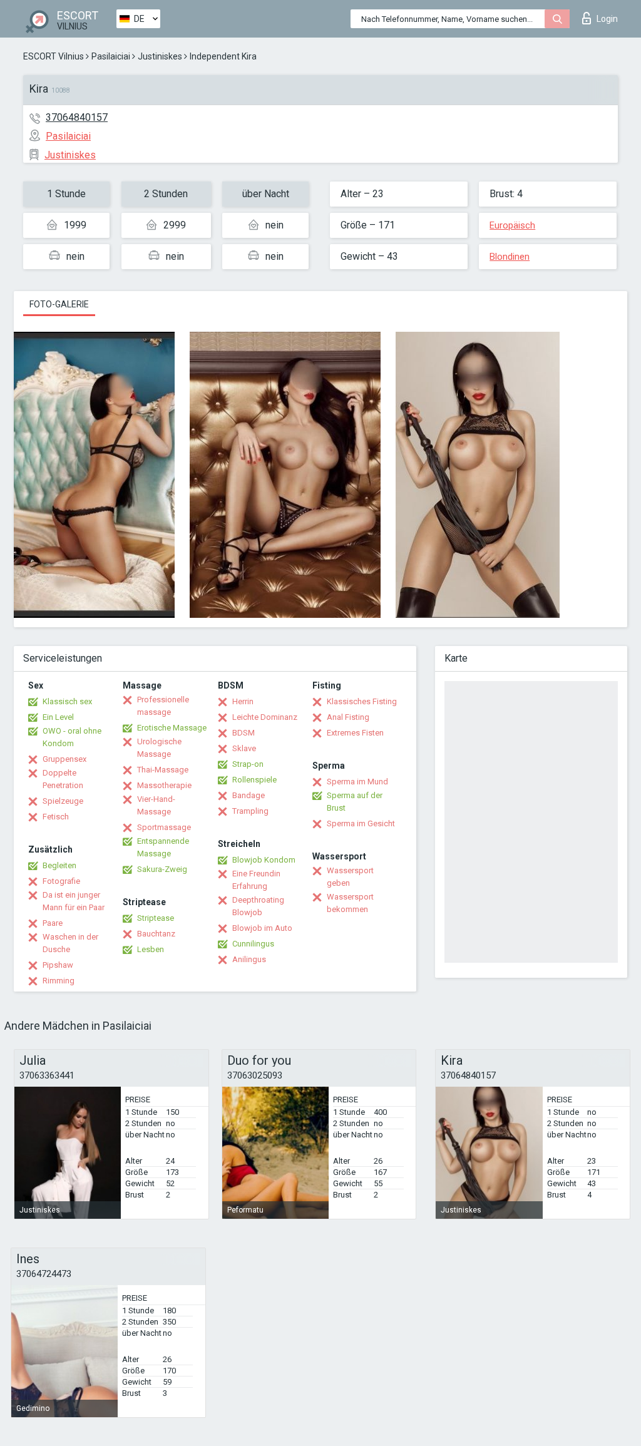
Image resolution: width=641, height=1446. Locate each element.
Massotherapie (164, 785)
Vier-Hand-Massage (156, 805)
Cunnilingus (253, 943)
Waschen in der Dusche (70, 943)
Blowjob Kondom (263, 859)
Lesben (150, 949)
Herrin (243, 701)
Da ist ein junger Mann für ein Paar (74, 901)
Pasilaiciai (110, 56)
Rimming (58, 980)
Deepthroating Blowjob (258, 906)
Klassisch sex (67, 701)
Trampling (250, 811)
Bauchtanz (156, 933)
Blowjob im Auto (262, 928)
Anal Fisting (348, 717)
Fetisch (56, 816)
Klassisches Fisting (362, 701)
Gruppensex (64, 759)
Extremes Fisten (355, 732)
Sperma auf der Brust (354, 802)
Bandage (248, 795)
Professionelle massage (163, 706)
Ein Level (58, 717)
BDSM (243, 732)
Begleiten (59, 865)
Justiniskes (160, 56)
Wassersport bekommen (350, 903)
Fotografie (61, 881)
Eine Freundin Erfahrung (256, 880)
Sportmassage (164, 827)
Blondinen (510, 256)
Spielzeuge (63, 801)
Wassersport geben (350, 877)
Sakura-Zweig (162, 869)
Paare (53, 923)
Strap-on (248, 764)
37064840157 (77, 117)
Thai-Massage (162, 769)
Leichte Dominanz (264, 717)
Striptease (155, 918)
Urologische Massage (159, 748)
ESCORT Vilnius (53, 56)
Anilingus (249, 959)
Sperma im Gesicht (361, 823)
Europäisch (512, 225)
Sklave (244, 748)
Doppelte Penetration (63, 779)
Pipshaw (58, 965)
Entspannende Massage (163, 847)
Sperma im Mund (357, 781)
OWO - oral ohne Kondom (72, 737)
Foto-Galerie (59, 304)
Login (607, 19)
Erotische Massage (172, 727)
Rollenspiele (254, 779)
